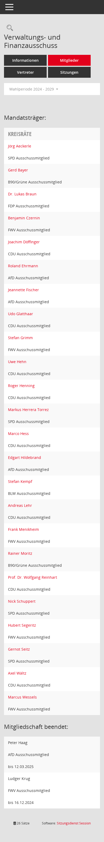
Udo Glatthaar (20, 313)
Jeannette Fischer (23, 289)
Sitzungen (69, 72)
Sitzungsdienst (74, 823)
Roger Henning (21, 385)
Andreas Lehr (20, 505)
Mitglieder (69, 60)
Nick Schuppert (21, 601)
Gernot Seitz (19, 649)
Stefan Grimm (20, 337)
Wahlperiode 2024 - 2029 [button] (32, 89)
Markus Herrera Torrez (28, 409)
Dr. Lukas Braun (22, 193)
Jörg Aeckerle (19, 146)
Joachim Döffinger (24, 241)
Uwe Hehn (17, 361)
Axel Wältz (17, 673)
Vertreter (25, 72)
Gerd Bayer (18, 169)
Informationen (25, 60)
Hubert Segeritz (22, 625)
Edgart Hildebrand (24, 457)
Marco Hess (18, 433)
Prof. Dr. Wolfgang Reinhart (32, 577)
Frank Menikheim (23, 529)
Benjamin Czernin (24, 217)
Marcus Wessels (22, 697)
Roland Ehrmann (23, 265)
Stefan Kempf (20, 481)
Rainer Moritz (20, 553)
